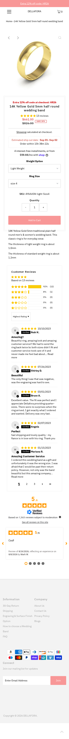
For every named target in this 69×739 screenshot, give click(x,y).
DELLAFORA (34, 11)
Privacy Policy (42, 616)
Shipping (21, 132)
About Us (39, 605)
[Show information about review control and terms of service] (60, 517)
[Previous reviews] (2, 543)
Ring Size (34, 176)
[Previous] (9, 38)
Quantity (34, 200)
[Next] (18, 38)
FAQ (5, 636)
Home (9, 21)
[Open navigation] (9, 11)
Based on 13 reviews (22, 280)
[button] (28, 115)
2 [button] (26, 484)
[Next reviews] (66, 543)
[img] (29, 328)
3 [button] (34, 484)
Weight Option (34, 161)
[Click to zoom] (60, 38)
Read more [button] (17, 476)
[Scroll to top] (61, 731)
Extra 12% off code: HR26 (34, 3)
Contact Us (40, 610)
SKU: (22, 193)
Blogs (37, 621)
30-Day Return (11, 605)
